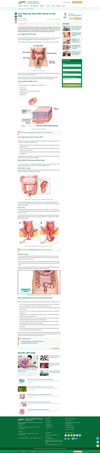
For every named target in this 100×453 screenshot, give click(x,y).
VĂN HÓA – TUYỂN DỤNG (56, 5)
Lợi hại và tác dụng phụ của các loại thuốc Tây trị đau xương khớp (76, 28)
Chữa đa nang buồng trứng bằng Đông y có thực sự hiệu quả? (76, 53)
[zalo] (68, 435)
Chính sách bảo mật (69, 420)
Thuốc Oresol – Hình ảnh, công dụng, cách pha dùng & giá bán (40, 379)
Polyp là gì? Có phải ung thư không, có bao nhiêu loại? (54, 365)
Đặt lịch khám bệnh (49, 426)
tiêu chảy (28, 202)
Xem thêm (71, 18)
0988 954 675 (58, 444)
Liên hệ (63, 5)
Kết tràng (23, 343)
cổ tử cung (48, 77)
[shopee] (80, 435)
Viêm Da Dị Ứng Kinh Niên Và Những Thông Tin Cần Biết (76, 47)
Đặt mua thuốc (49, 424)
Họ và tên (64, 63)
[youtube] (71, 435)
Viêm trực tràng (21, 170)
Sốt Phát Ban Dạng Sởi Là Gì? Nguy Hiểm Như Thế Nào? (76, 34)
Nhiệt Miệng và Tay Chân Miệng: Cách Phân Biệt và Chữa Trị (76, 41)
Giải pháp (42, 5)
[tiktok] (77, 435)
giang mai (37, 268)
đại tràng (30, 39)
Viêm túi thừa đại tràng (34, 249)
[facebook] (66, 435)
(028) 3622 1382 (33, 451)
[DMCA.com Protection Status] (67, 438)
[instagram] (74, 435)
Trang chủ (20, 5)
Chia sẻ (16, 16)
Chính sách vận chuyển (70, 429)
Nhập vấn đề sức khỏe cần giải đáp (69, 77)
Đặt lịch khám (78, 18)
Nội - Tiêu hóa (24, 8)
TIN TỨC (47, 5)
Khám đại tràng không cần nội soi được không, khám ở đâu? (39, 394)
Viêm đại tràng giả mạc (26, 341)
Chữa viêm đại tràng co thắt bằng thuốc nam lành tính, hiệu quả (40, 386)
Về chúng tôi (48, 420)
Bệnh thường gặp (34, 5)
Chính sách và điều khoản (70, 427)
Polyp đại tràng (31, 132)
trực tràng (24, 301)
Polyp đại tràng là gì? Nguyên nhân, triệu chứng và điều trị (39, 402)
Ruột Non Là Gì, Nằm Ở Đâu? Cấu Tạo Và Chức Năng (38, 409)
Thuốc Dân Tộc (24, 20)
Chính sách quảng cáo (69, 425)
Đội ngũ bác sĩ (48, 422)
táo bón (36, 157)
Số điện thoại (65, 72)
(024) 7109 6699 (22, 451)
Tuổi (63, 68)
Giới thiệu (26, 5)
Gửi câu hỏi (72, 85)
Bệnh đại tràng (30, 8)
